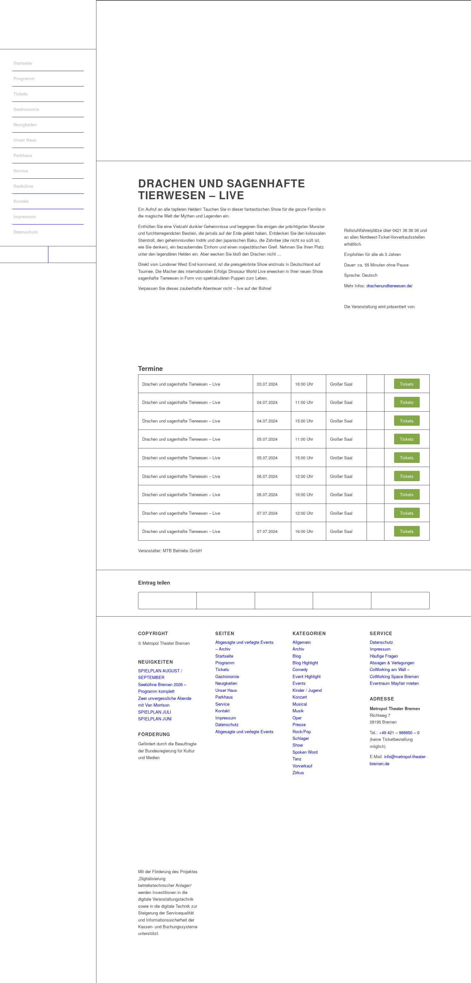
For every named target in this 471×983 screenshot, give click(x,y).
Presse (299, 724)
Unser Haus (226, 690)
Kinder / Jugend (307, 690)
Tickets (222, 669)
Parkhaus (224, 697)
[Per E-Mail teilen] (400, 600)
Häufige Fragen (384, 656)
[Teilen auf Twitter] (226, 600)
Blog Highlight (305, 662)
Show (298, 745)
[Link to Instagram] (72, 254)
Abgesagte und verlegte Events (244, 731)
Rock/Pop (302, 731)
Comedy (300, 669)
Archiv (298, 649)
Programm (225, 662)
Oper (297, 718)
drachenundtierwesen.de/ (390, 286)
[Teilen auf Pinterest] (342, 600)
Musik (298, 711)
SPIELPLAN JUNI (155, 719)
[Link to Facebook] (24, 254)
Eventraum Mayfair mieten (394, 683)
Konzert (300, 697)
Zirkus (298, 772)
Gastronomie (227, 676)
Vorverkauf (302, 766)
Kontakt (222, 711)
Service (222, 704)
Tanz (297, 759)
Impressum (225, 718)
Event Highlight (307, 676)
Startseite (224, 656)
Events (299, 683)
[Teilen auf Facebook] (167, 600)
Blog (297, 656)
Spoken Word (305, 752)
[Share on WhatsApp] (284, 600)
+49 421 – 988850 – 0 (399, 732)
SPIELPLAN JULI (154, 712)
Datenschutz (227, 724)
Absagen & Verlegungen (392, 662)
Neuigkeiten (226, 683)
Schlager (301, 738)
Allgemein (302, 642)
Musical (300, 704)
